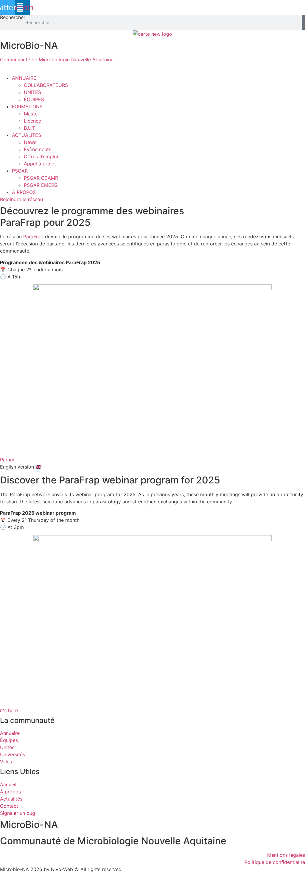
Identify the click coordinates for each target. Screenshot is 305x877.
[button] (152, 70)
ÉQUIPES (34, 99)
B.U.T (29, 128)
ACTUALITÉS (26, 135)
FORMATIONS (27, 106)
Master (31, 114)
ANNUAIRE (24, 78)
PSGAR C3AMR (41, 178)
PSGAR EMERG (41, 185)
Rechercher (12, 17)
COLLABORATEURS (46, 85)
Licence (32, 121)
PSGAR (20, 171)
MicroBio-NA (29, 45)
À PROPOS (24, 192)
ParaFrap (33, 236)
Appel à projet (40, 164)
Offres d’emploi (41, 156)
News (30, 142)
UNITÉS (32, 92)
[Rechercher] (303, 22)
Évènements (37, 149)
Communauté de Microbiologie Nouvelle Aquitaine (56, 59)
